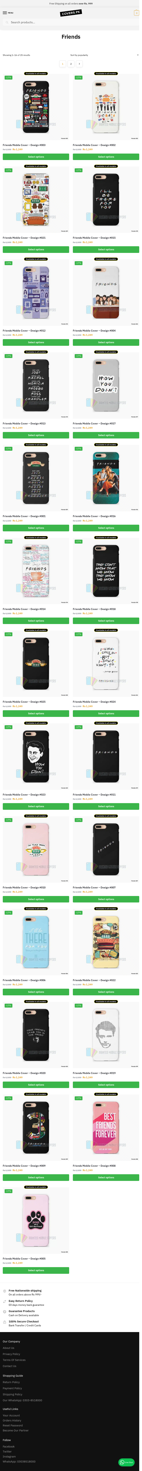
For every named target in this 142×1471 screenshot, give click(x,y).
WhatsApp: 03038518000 (19, 1461)
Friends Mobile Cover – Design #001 (24, 516)
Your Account (11, 1415)
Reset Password (13, 1425)
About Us (8, 1348)
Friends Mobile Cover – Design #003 (24, 145)
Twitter (7, 1451)
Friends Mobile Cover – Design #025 (24, 701)
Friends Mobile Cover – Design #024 (94, 701)
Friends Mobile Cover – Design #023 (24, 794)
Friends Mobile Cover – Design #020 (24, 1073)
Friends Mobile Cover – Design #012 (24, 330)
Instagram (9, 1456)
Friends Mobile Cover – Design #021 (24, 237)
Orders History (12, 1420)
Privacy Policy (11, 1354)
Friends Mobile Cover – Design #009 (24, 1165)
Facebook (9, 1446)
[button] (136, 13)
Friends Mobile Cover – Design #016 (94, 516)
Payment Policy (12, 1388)
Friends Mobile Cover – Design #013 (24, 423)
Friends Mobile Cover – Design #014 (24, 609)
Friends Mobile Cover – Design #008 (94, 1165)
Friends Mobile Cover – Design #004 (94, 330)
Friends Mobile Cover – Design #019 (94, 1073)
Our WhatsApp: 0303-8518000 (22, 1400)
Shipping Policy (12, 1394)
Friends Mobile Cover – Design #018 (94, 609)
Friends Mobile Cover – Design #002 (94, 145)
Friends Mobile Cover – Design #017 (94, 423)
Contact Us (9, 1366)
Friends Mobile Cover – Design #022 (94, 980)
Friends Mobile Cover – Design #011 (94, 794)
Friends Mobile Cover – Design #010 (24, 887)
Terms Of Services (14, 1360)
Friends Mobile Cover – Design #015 (94, 237)
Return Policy (11, 1382)
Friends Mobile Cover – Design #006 (24, 980)
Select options (36, 156)
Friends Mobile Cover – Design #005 (24, 1258)
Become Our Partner (16, 1430)
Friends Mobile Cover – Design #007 (94, 887)
